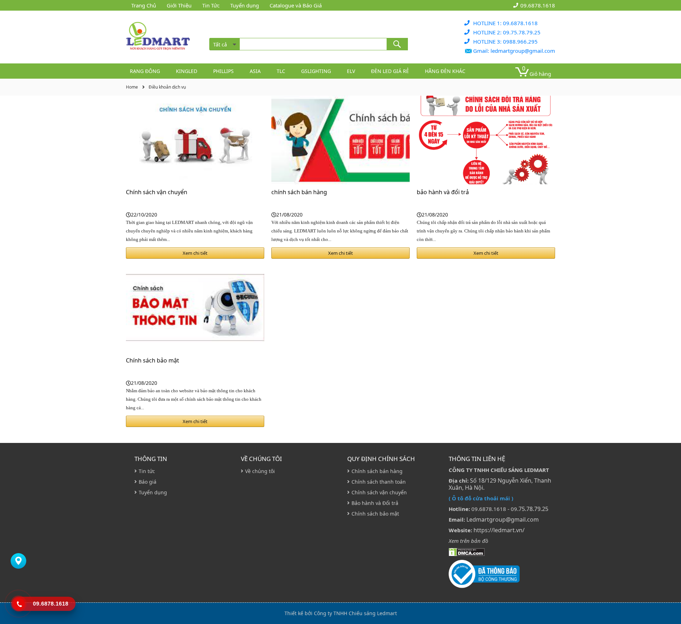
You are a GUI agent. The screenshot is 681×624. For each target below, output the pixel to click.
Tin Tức (211, 5)
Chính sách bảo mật (152, 360)
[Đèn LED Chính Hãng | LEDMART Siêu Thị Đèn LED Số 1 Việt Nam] (158, 37)
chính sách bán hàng (299, 192)
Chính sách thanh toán (378, 481)
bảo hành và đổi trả (443, 192)
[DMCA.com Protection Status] (467, 551)
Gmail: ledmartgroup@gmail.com (514, 50)
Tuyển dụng (244, 5)
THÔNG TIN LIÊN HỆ (477, 458)
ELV (351, 71)
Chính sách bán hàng (377, 471)
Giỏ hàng (540, 74)
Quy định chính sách (381, 458)
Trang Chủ (143, 5)
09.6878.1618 (537, 5)
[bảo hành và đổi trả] (486, 140)
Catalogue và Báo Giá (296, 5)
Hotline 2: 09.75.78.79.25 (507, 32)
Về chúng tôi (261, 458)
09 (514, 508)
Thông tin (150, 458)
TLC (281, 71)
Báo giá (147, 481)
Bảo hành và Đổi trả (374, 503)
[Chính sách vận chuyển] (195, 140)
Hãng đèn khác (445, 71)
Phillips (223, 71)
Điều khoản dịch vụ (167, 87)
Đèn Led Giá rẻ (390, 71)
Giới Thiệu (179, 5)
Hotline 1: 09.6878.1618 (505, 23)
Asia (255, 71)
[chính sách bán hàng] (340, 140)
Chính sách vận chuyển (156, 192)
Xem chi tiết (195, 253)
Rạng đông (145, 71)
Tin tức (147, 471)
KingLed (186, 71)
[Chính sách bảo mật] (195, 308)
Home (132, 87)
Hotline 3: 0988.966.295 (505, 41)
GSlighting (316, 71)
